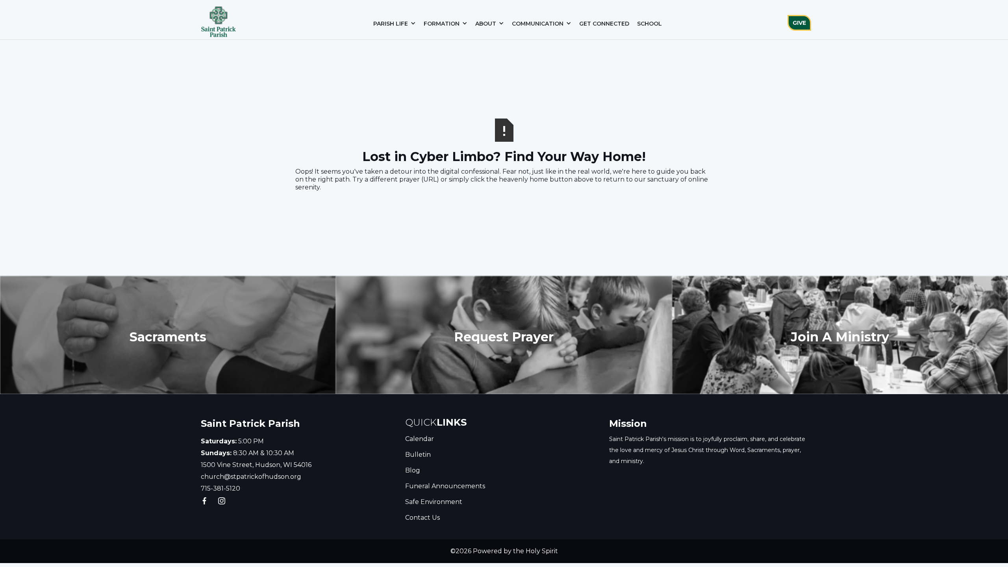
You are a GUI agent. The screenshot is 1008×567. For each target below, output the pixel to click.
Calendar (419, 439)
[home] (218, 19)
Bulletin (418, 454)
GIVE (799, 22)
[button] (394, 24)
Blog (412, 470)
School (649, 23)
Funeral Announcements (445, 486)
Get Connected (604, 23)
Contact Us (422, 517)
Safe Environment (433, 502)
